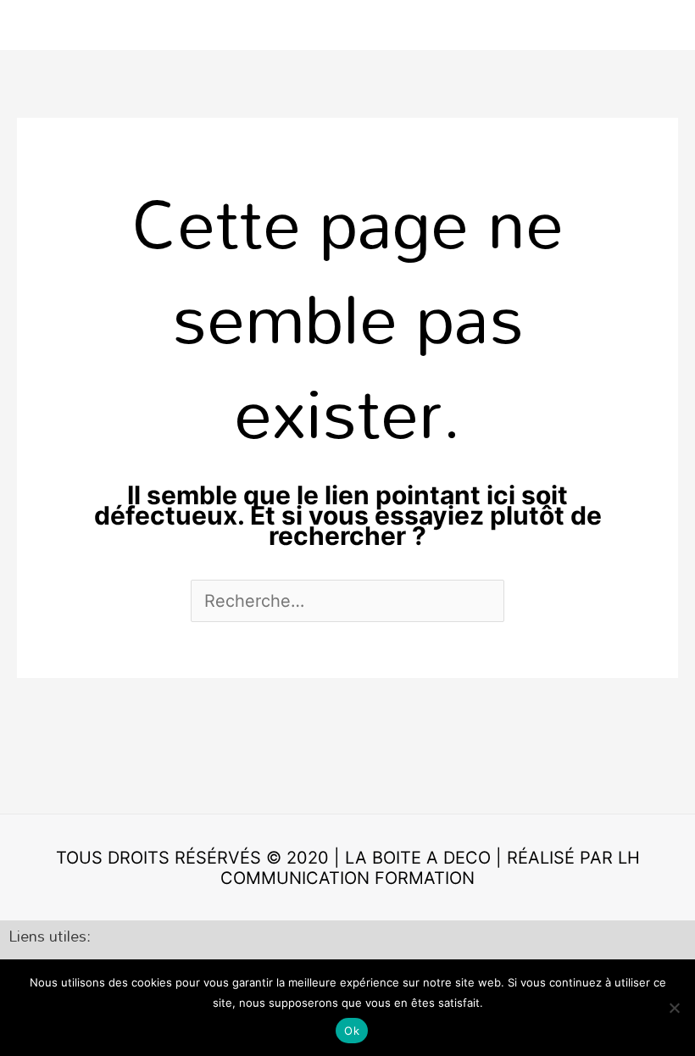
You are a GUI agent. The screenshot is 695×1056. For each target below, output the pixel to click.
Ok (351, 1030)
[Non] (673, 1007)
